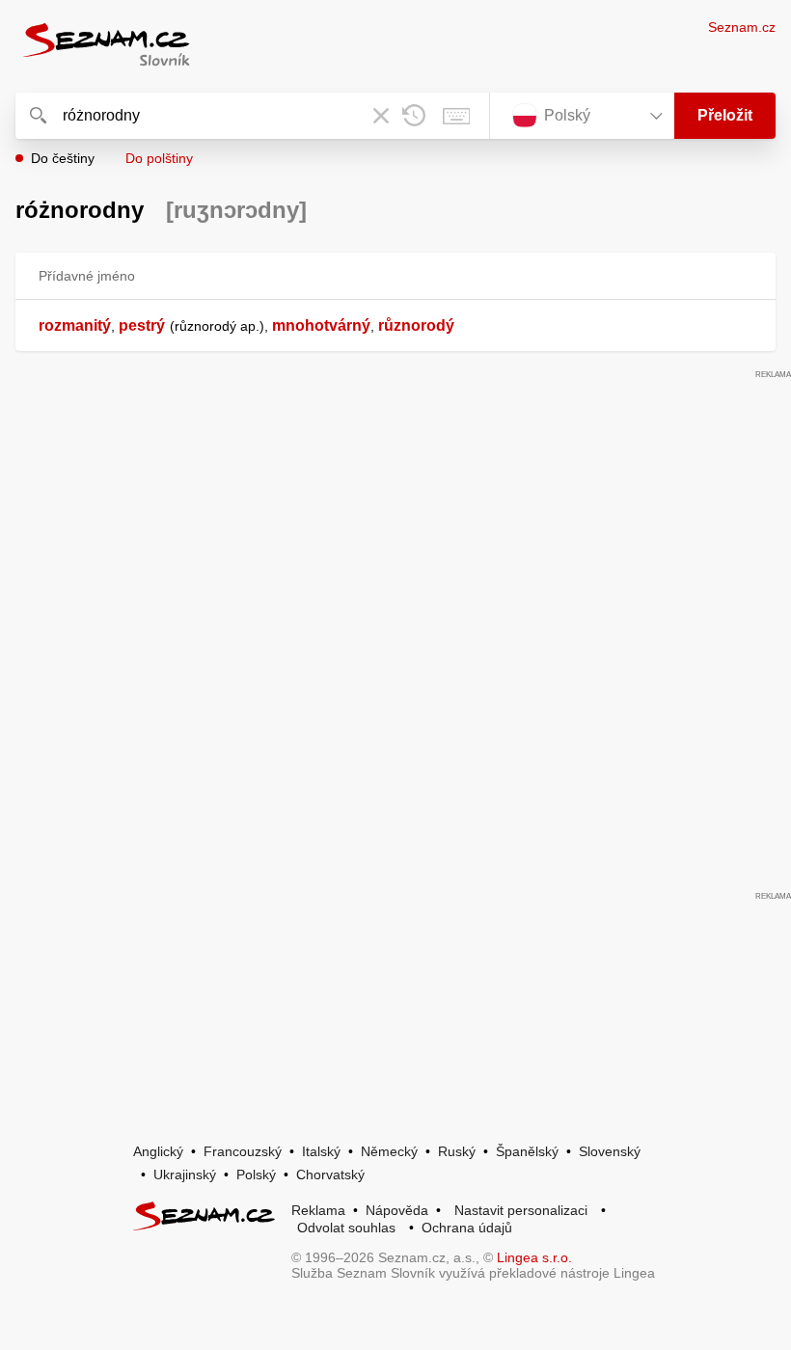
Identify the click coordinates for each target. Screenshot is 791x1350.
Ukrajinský (184, 1174)
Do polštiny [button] (159, 158)
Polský (256, 1174)
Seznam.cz (742, 27)
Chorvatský (330, 1174)
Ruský (457, 1151)
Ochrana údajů (467, 1227)
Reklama (318, 1210)
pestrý (142, 325)
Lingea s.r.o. (534, 1257)
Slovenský (610, 1151)
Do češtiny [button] (63, 158)
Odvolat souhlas (346, 1227)
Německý (389, 1151)
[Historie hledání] (414, 116)
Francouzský (243, 1151)
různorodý (416, 325)
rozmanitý (75, 325)
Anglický (158, 1151)
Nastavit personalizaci (520, 1210)
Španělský (527, 1151)
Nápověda (397, 1210)
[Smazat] (381, 116)
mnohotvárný (321, 325)
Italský (321, 1151)
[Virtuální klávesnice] (456, 116)
